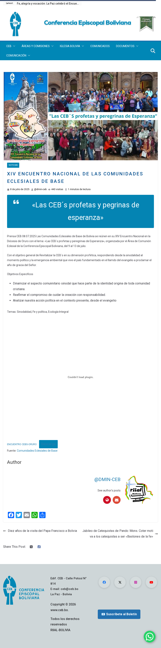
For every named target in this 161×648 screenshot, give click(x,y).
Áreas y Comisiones (36, 46)
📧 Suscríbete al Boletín (119, 614)
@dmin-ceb (40, 189)
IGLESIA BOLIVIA (70, 46)
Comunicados (100, 46)
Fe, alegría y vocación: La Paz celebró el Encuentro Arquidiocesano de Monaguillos (49, 3)
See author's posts (109, 490)
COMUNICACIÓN (16, 55)
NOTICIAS (13, 165)
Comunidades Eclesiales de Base (37, 450)
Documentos (125, 46)
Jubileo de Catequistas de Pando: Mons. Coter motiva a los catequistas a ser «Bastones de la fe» (117, 533)
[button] (13, 46)
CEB (8, 46)
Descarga (48, 444)
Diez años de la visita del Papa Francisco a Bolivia (42, 531)
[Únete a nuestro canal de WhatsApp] (150, 637)
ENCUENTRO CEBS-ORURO (22, 444)
